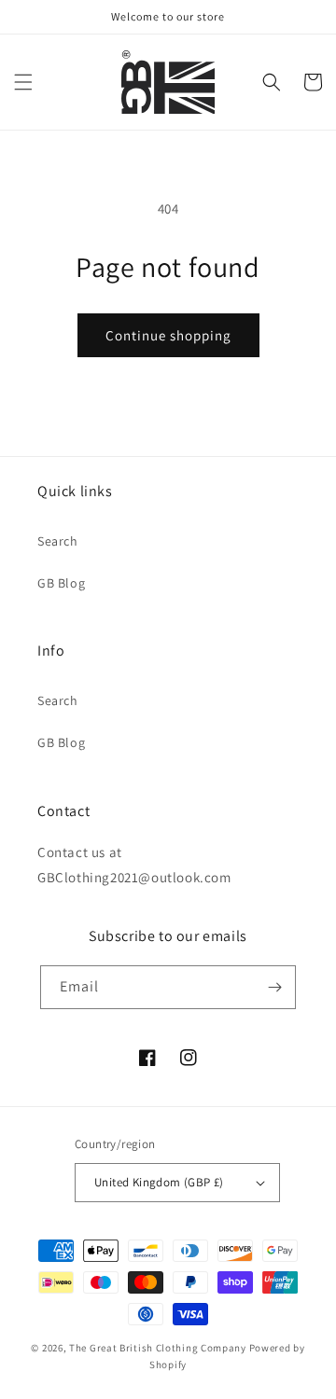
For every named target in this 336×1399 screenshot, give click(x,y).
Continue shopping (168, 335)
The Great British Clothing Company (157, 1347)
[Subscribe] (274, 987)
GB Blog (61, 583)
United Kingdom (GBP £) (159, 1182)
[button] (23, 82)
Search (57, 541)
